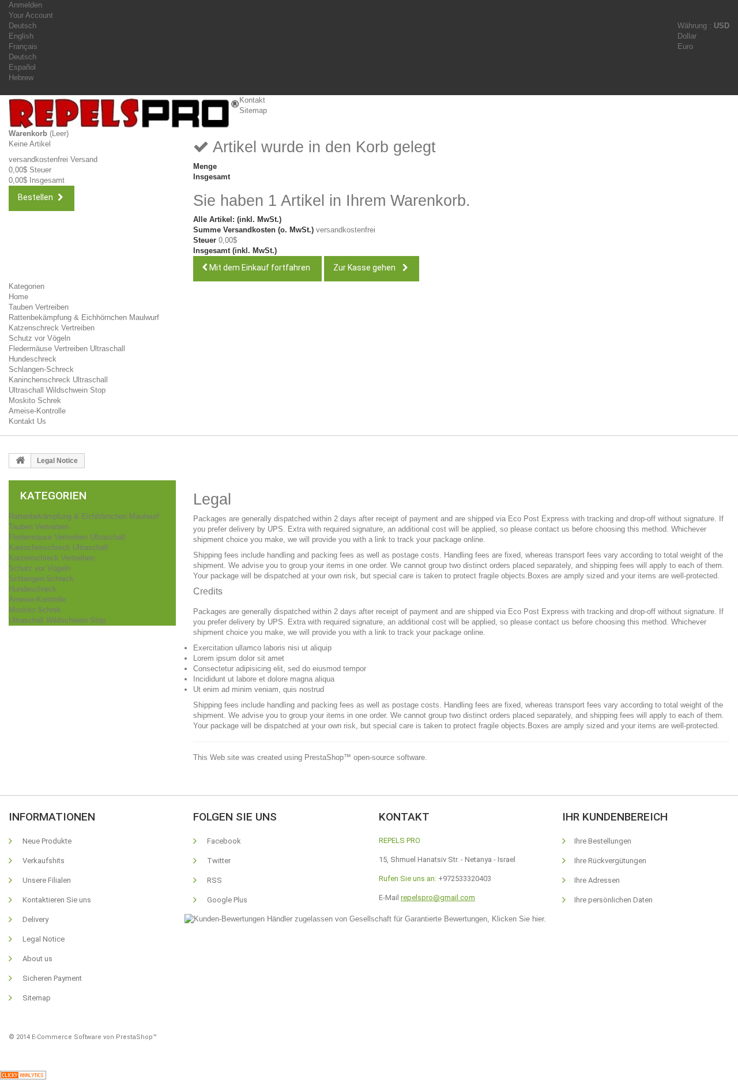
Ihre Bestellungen (602, 841)
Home (18, 296)
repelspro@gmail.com (438, 897)
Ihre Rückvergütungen (610, 860)
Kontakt (252, 100)
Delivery (34, 919)
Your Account (31, 15)
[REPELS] (124, 113)
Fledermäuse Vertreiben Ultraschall (67, 348)
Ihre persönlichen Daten (613, 899)
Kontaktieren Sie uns (56, 899)
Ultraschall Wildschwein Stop (57, 390)
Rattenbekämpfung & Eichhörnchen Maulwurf (84, 317)
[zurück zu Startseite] (20, 461)
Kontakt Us (27, 421)
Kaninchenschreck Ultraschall (58, 379)
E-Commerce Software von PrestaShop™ (94, 1037)
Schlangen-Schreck (41, 369)
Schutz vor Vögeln (39, 338)
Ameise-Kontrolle (37, 411)
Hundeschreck (33, 359)
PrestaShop (324, 757)
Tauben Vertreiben (39, 307)
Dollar (686, 36)
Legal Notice (43, 939)
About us (36, 958)
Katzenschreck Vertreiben (52, 327)
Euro (685, 46)
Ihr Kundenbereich (615, 816)
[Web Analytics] (23, 1074)
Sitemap (253, 110)
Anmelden (25, 5)
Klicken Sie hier (518, 919)
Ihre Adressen (597, 880)
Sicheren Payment (51, 978)
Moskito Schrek (35, 400)
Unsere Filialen (46, 880)
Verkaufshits (43, 860)
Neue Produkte (46, 841)
